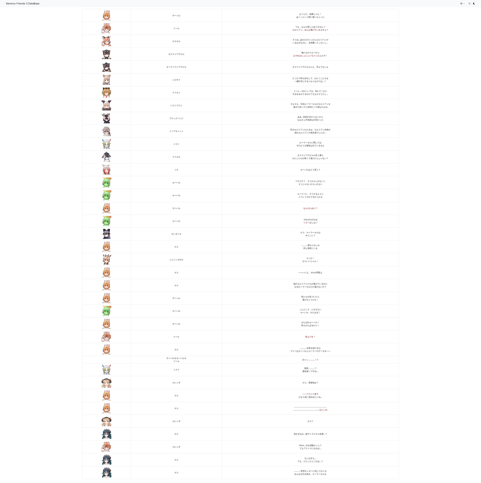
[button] (462, 3)
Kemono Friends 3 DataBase (22, 3)
